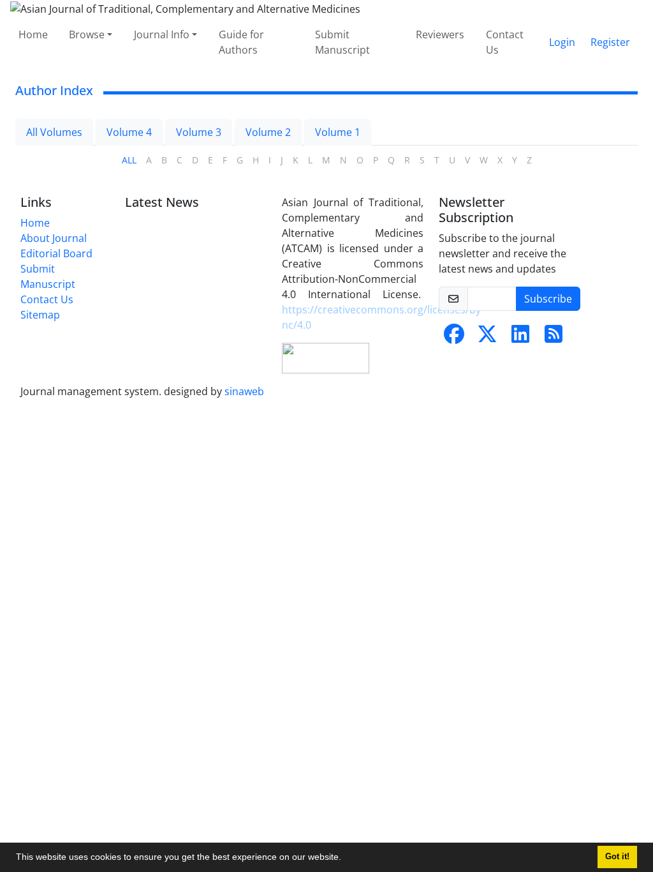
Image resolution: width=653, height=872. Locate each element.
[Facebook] (454, 338)
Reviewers (440, 34)
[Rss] (553, 338)
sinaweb (244, 391)
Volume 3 (198, 132)
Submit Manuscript (342, 42)
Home (33, 34)
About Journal (53, 238)
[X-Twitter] (487, 338)
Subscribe (548, 299)
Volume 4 (129, 132)
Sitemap (40, 315)
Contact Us (505, 42)
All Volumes (54, 132)
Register (610, 42)
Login (562, 42)
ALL (129, 160)
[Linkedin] (520, 338)
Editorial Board (56, 253)
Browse (87, 34)
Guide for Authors (241, 42)
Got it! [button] (617, 856)
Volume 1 (337, 132)
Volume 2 (268, 132)
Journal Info (161, 34)
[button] (346, 859)
